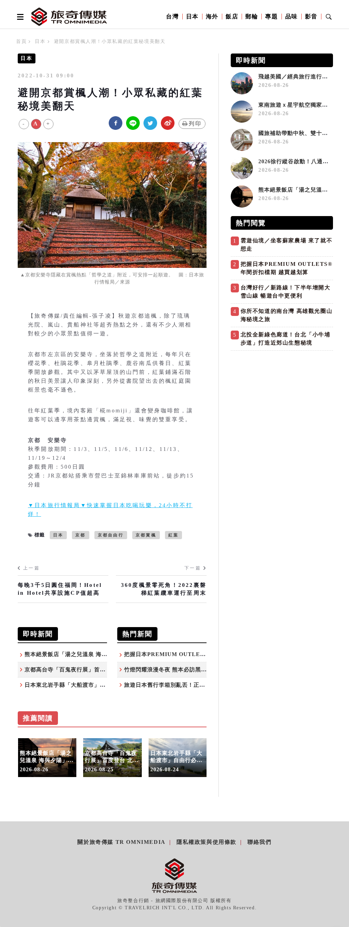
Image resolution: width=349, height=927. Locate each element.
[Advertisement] (282, 401)
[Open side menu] (19, 16)
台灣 (172, 16)
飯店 (232, 16)
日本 (192, 16)
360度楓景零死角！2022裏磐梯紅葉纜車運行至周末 (164, 588)
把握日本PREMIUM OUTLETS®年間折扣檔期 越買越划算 (200, 654)
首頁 (21, 41)
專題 (271, 16)
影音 (311, 16)
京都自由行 (111, 535)
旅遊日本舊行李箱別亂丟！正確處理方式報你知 (185, 685)
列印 (195, 123)
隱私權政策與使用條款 (207, 842)
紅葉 (173, 535)
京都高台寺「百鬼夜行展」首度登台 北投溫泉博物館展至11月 (104, 669)
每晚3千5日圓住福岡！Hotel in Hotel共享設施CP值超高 (60, 588)
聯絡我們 (259, 842)
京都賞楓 (146, 535)
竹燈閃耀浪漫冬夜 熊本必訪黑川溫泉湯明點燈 (183, 669)
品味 (291, 16)
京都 (80, 535)
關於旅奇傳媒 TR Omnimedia (121, 842)
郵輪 (251, 16)
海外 (212, 16)
